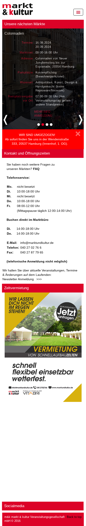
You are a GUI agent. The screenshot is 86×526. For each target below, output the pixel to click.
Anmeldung (43, 115)
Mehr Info (42, 111)
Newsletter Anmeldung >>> (22, 279)
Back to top (74, 517)
